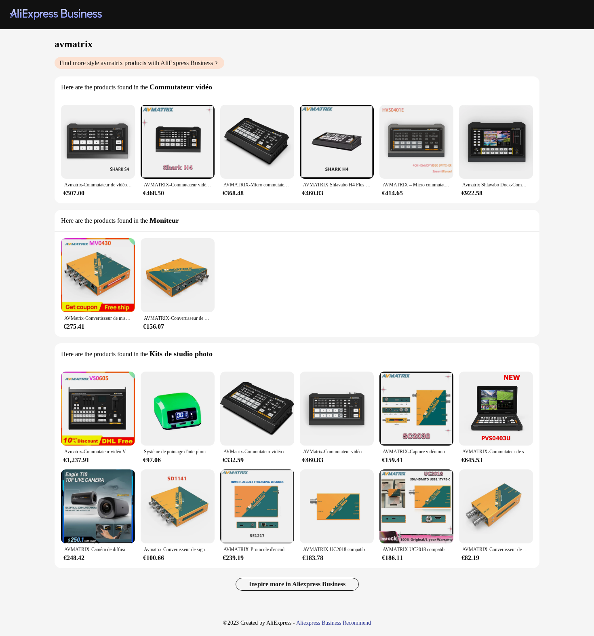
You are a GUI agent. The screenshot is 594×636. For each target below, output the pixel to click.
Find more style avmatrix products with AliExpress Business (136, 62)
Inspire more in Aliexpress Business (297, 584)
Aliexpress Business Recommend (333, 623)
